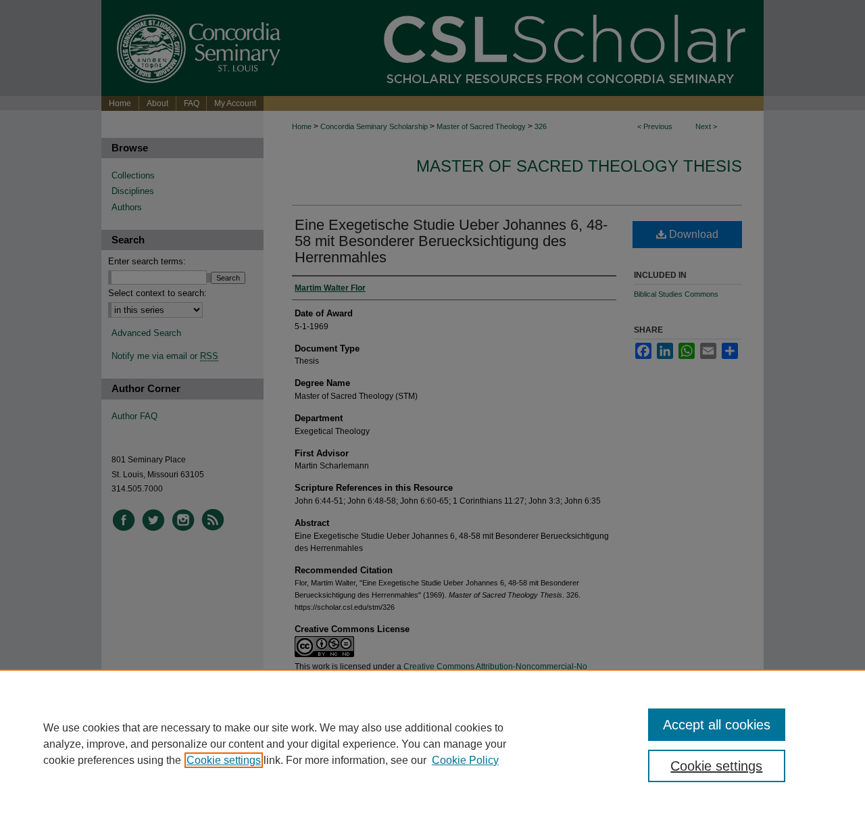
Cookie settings (224, 760)
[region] (432, 743)
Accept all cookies (716, 724)
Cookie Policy (465, 760)
